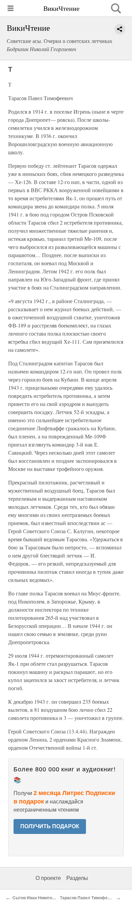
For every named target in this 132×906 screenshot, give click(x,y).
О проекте (48, 878)
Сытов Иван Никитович (36, 898)
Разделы (77, 878)
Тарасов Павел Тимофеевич (88, 898)
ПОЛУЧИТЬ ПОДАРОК (49, 826)
